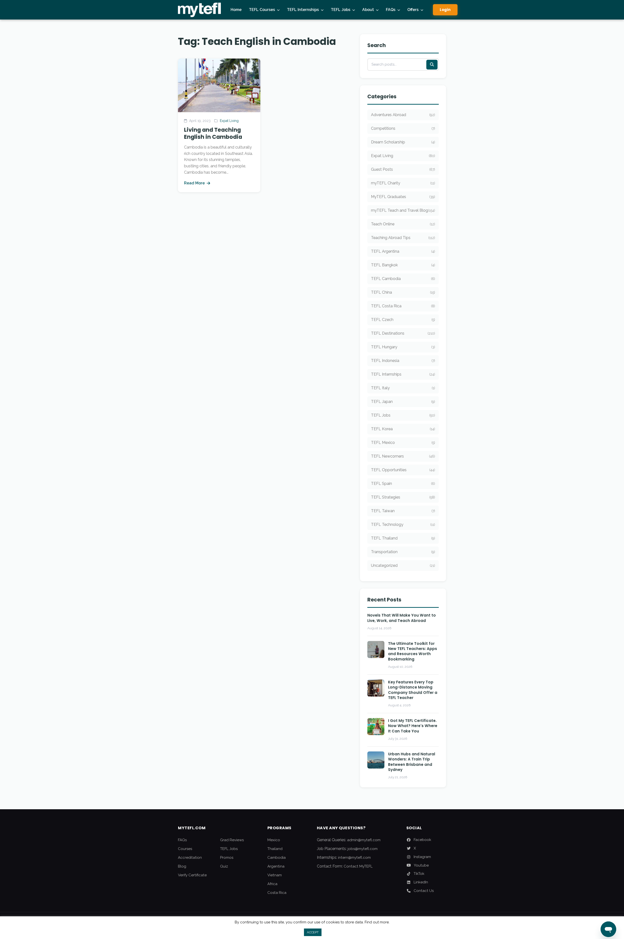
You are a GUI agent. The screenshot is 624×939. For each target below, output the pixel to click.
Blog (182, 866)
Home (236, 9)
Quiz (224, 866)
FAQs (390, 9)
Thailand (275, 849)
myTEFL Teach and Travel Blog (403, 210)
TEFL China (403, 292)
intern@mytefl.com (354, 857)
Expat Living (229, 121)
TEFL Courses (262, 9)
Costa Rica (276, 892)
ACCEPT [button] (313, 932)
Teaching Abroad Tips (403, 237)
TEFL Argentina (403, 251)
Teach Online (403, 224)
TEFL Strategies (403, 497)
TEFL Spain (403, 483)
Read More (194, 183)
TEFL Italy (403, 388)
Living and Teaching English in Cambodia (213, 133)
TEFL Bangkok (403, 265)
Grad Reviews (232, 840)
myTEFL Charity (403, 183)
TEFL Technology (403, 524)
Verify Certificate (192, 875)
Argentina (275, 866)
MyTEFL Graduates (403, 196)
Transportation (403, 551)
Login (445, 9)
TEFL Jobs (340, 9)
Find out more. (377, 922)
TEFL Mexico (403, 442)
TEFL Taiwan (403, 511)
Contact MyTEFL (358, 866)
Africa (272, 884)
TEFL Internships (303, 9)
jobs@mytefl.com (363, 849)
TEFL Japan (403, 401)
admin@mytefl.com (363, 840)
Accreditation (190, 857)
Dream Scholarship (403, 142)
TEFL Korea (403, 429)
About (368, 9)
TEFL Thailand (403, 538)
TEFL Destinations (403, 333)
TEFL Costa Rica (403, 306)
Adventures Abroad (403, 114)
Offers (413, 9)
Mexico (273, 840)
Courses (185, 849)
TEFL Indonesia (403, 360)
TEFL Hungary (403, 347)
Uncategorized (403, 565)
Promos (226, 857)
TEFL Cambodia (403, 278)
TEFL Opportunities (403, 470)
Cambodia (276, 857)
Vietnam (274, 875)
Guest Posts (403, 169)
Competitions (403, 128)
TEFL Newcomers (403, 456)
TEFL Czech (403, 319)
